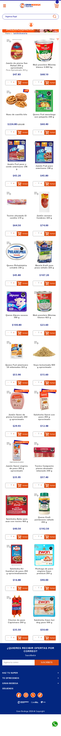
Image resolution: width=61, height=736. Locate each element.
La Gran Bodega (30, 6)
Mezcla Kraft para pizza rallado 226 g (44, 266)
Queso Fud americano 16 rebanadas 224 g (16, 366)
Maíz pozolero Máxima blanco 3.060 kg (44, 66)
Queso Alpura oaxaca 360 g (17, 316)
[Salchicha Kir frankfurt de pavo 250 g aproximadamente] (16, 555)
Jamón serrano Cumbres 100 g (44, 217)
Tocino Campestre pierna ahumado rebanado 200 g (44, 468)
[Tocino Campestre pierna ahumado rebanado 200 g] (44, 452)
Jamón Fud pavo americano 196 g (44, 167)
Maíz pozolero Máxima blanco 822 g (44, 316)
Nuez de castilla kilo (16, 114)
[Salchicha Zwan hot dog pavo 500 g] (44, 606)
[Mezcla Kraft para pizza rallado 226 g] (44, 251)
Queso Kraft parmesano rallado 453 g (44, 519)
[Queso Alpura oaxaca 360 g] (16, 301)
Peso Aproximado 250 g (17, 70)
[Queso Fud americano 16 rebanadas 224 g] (16, 351)
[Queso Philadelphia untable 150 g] (16, 251)
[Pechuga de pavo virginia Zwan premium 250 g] (44, 555)
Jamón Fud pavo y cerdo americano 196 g (17, 166)
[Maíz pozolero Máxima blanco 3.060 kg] (44, 51)
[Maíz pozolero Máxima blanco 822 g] (44, 301)
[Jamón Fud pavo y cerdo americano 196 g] (16, 150)
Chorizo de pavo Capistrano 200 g (17, 621)
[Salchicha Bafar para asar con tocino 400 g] (16, 505)
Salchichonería (20, 34)
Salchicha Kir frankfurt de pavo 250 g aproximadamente (17, 571)
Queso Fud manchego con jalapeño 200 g (44, 115)
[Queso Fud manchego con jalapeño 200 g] (44, 100)
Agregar (25, 82)
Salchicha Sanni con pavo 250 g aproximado (44, 417)
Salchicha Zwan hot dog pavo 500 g (44, 621)
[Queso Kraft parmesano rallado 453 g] (44, 503)
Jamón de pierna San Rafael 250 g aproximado (17, 65)
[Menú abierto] (4, 6)
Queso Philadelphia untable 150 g (17, 266)
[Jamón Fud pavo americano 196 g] (44, 152)
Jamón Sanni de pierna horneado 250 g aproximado (17, 417)
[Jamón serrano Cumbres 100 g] (44, 202)
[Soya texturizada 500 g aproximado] (44, 351)
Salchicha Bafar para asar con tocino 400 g (17, 520)
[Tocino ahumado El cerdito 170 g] (16, 202)
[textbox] (30, 16)
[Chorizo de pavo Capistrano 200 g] (16, 606)
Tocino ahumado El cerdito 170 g (17, 217)
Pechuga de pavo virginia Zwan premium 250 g (44, 571)
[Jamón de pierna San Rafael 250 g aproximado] (16, 49)
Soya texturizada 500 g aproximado (44, 366)
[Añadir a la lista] (9, 42)
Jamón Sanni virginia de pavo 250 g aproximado (17, 468)
